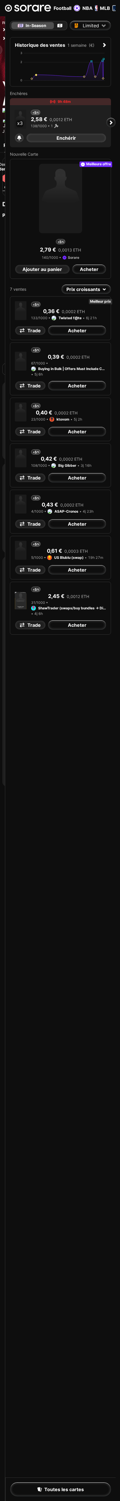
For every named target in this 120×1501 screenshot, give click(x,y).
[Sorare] (28, 8)
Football (62, 8)
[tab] (60, 25)
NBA (87, 8)
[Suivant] (111, 122)
